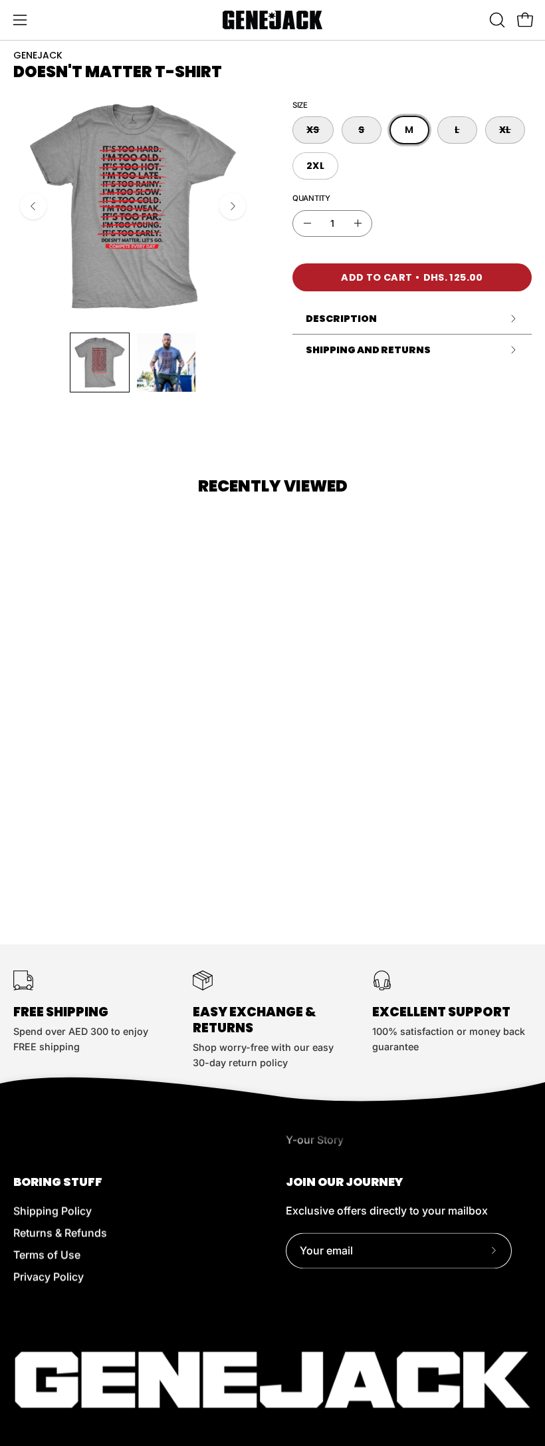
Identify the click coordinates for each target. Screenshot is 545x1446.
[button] (496, 20)
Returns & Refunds (60, 1232)
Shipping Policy (52, 1210)
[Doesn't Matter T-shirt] (100, 362)
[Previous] (33, 206)
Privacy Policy (48, 1276)
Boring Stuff (57, 1182)
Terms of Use (46, 1254)
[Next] (232, 206)
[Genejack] (272, 20)
